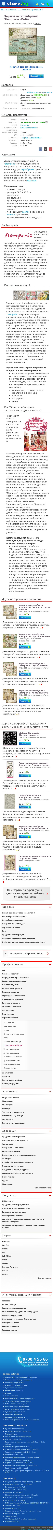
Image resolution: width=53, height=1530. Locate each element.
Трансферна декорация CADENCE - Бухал (20, 1452)
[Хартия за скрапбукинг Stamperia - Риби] (26, 45)
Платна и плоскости (11, 1003)
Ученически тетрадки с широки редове (20, 1312)
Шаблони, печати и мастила (15, 1140)
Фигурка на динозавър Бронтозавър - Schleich (23, 1482)
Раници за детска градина (14, 1308)
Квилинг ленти (10, 1068)
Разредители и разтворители (15, 977)
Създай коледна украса (12, 920)
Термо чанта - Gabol (12, 1505)
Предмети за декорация (13, 935)
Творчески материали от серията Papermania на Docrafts (23, 1226)
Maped (5, 1263)
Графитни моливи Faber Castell (16, 1208)
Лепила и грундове (10, 985)
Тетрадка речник (9, 1330)
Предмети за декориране (13, 1137)
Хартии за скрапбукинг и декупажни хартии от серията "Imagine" (23, 1220)
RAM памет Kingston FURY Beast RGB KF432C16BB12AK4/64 (27, 1503)
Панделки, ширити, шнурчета (15, 1169)
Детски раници (9, 1304)
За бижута (6, 1158)
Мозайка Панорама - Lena (15, 1513)
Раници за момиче (10, 1326)
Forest (37, 23)
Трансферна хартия (12, 1060)
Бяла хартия (9, 1022)
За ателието (7, 1073)
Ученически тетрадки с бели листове (19, 1319)
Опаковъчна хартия (12, 1064)
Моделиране (7, 1101)
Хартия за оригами (11, 1053)
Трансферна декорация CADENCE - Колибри (21, 1449)
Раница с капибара (10, 1323)
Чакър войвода (11, 1516)
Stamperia (24, 125)
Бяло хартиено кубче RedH (15, 1487)
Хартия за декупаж (11, 1049)
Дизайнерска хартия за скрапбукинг (18, 913)
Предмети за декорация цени (15, 1205)
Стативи (6, 1076)
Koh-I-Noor (6, 1256)
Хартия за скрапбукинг (31, 10)
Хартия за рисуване (11, 927)
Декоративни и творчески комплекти (19, 1155)
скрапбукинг (27, 169)
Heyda (4, 1274)
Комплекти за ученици (12, 1116)
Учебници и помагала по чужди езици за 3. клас (23, 942)
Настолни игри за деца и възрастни (18, 1380)
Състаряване (8, 1010)
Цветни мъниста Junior (14, 1455)
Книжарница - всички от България (21, 1377)
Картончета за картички (14, 1034)
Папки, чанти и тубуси (12, 1080)
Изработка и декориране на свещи (17, 1162)
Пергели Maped (11, 1434)
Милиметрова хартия (13, 1057)
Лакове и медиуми (10, 974)
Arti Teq (5, 1245)
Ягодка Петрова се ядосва (15, 1500)
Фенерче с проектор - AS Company (18, 1484)
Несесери (6, 1108)
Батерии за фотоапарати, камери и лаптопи (22, 1420)
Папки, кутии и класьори (13, 1123)
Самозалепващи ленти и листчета (17, 1173)
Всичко (17, 1406)
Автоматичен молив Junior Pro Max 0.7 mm (21, 1465)
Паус (4, 931)
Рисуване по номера (11, 1151)
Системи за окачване (11, 1006)
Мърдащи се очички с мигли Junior (18, 1460)
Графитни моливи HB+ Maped (16, 1468)
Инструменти (8, 1177)
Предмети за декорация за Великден (18, 938)
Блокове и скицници (12, 1041)
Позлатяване (8, 1014)
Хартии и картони (10, 1017)
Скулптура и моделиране (13, 996)
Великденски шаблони (12, 1216)
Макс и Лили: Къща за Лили (15, 1489)
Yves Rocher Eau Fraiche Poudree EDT (19, 1497)
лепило (11, 214)
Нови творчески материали (14, 916)
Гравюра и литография (12, 999)
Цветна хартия (10, 1026)
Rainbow (5, 1241)
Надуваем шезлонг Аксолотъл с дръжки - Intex (23, 1511)
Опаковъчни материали (13, 1166)
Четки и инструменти (12, 988)
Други (5, 1180)
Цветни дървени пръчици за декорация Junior (23, 1457)
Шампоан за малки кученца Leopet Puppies (21, 1495)
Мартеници (7, 1184)
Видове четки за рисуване (14, 1212)
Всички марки (44, 1278)
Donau (5, 1270)
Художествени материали (14, 1388)
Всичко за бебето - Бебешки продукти (19, 1398)
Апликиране (7, 1105)
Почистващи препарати (14, 1382)
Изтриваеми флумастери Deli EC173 (18, 1447)
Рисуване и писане (10, 1097)
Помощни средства (10, 1084)
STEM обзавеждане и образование (18, 1401)
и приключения (15, 1412)
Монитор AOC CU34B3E (14, 1492)
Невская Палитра (10, 1267)
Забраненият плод (12, 1521)
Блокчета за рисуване (12, 1315)
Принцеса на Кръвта (13, 1508)
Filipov (5, 1249)
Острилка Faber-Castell (13, 1439)
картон (25, 211)
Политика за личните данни (43, 1529)
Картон (6, 1030)
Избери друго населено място (39, 92)
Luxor (4, 1260)
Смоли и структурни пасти (14, 981)
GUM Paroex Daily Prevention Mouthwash (20, 1519)
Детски (11, 1396)
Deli (4, 1252)
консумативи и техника (16, 1385)
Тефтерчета (7, 1119)
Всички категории (42, 1188)
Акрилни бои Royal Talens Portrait (18, 1436)
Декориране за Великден (13, 924)
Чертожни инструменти (13, 1112)
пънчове (31, 180)
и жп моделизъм (17, 1404)
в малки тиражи (17, 1409)
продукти (14, 1390)
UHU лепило (7, 1201)
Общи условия (26, 1529)
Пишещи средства (10, 992)
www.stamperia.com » (29, 127)
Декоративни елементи (13, 1148)
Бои (4, 970)
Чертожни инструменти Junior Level (19, 1463)
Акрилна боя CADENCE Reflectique (18, 1431)
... (19, 10)
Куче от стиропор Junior (14, 1429)
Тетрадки (6, 1301)
